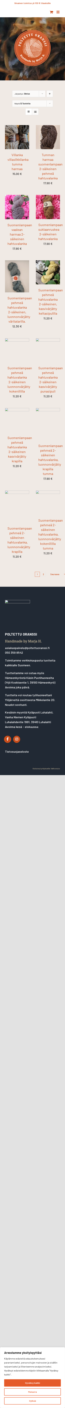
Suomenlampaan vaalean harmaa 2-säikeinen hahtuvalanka (20, 234)
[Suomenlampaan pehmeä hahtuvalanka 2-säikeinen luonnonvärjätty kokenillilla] (17, 340)
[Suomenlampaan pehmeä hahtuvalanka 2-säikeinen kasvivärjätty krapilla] (17, 410)
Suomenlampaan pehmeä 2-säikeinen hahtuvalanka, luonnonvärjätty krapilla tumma (50, 460)
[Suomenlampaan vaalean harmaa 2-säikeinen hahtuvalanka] (17, 197)
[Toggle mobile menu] (58, 12)
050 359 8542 (14, 652)
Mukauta (32, 1391)
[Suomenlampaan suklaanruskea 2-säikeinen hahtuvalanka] (48, 197)
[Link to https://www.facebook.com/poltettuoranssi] (7, 739)
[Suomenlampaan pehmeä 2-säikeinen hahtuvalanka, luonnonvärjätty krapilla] (17, 493)
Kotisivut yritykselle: (41, 768)
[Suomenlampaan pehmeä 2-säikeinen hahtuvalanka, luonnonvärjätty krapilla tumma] (48, 410)
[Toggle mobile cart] (51, 12)
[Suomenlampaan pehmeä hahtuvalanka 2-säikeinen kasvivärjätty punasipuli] (48, 340)
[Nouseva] (49, 93)
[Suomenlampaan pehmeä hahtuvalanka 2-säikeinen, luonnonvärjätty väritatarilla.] (17, 262)
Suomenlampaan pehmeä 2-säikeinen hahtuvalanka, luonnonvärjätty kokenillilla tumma (50, 534)
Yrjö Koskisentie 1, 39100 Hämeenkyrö (30, 682)
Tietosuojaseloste (17, 751)
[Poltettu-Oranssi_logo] (32, 29)
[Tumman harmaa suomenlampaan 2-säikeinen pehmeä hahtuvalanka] (48, 127)
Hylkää (32, 1400)
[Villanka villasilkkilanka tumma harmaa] (17, 127)
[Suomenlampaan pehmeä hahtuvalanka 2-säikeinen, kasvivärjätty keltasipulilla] (48, 262)
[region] (32, 1377)
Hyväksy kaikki (32, 1382)
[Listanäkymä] (35, 111)
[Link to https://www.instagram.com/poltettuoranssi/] (16, 739)
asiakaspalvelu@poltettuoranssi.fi (27, 648)
